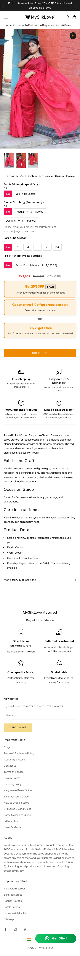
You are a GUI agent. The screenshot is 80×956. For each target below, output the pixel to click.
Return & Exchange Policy (19, 753)
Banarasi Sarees (13, 894)
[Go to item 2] (21, 160)
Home (8, 25)
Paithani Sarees (13, 900)
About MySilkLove (14, 759)
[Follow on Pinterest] (25, 929)
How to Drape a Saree (16, 802)
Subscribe (17, 727)
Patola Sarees (12, 907)
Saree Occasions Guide (17, 815)
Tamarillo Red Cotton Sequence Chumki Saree (44, 25)
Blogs (7, 747)
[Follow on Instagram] (15, 929)
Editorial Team (12, 821)
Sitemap (9, 919)
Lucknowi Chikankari (15, 913)
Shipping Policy (12, 784)
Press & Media (12, 827)
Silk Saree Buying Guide (17, 808)
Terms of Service (14, 771)
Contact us (10, 765)
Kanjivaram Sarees (14, 888)
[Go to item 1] (9, 160)
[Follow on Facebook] (5, 929)
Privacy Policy (12, 778)
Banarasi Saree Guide (16, 796)
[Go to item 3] (33, 160)
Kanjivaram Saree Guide (18, 790)
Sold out (40, 353)
